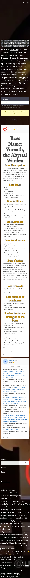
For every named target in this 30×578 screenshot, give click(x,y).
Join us (18, 91)
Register (15, 111)
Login (9, 111)
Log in (3, 472)
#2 (10, 366)
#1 (10, 133)
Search (3, 459)
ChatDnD (11, 128)
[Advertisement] (15, 22)
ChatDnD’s (14, 50)
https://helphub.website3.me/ (10, 429)
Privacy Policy (5, 482)
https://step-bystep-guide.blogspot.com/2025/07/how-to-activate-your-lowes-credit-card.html (14, 389)
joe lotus (11, 360)
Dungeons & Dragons (8, 58)
